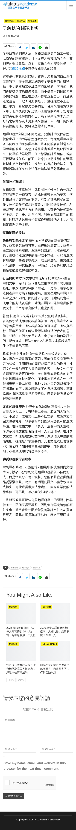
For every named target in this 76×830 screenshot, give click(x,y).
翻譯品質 (21, 21)
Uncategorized (50, 644)
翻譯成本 (32, 21)
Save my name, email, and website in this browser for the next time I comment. (35, 765)
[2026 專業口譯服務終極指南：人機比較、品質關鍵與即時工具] (55, 613)
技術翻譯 (9, 21)
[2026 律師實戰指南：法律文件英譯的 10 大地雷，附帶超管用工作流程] (21, 613)
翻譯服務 (18, 68)
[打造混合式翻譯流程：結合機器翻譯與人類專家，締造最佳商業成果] (21, 651)
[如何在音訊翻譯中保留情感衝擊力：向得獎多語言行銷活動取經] (55, 651)
